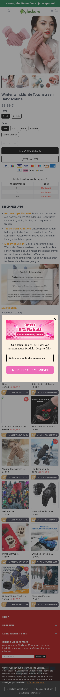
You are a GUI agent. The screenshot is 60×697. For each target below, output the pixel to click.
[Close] (54, 318)
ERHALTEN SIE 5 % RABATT (30, 369)
